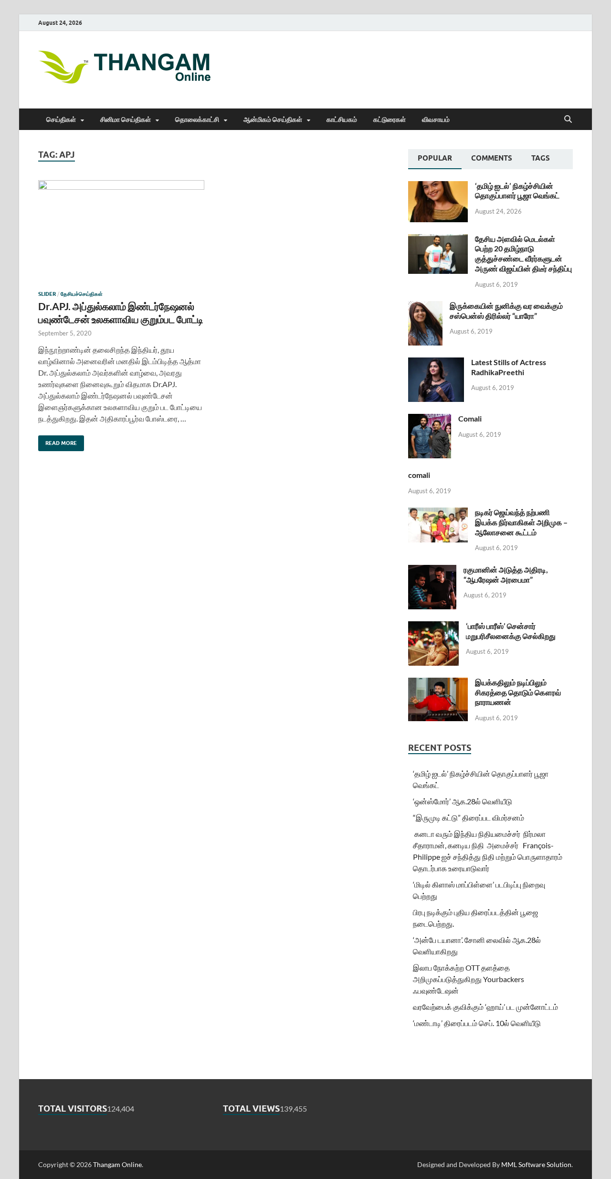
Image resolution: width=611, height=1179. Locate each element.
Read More (57, 440)
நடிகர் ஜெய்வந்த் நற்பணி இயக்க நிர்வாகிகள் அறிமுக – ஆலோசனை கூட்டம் (521, 522)
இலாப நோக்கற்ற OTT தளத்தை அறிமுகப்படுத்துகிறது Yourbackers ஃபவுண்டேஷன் (468, 979)
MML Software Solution (536, 1164)
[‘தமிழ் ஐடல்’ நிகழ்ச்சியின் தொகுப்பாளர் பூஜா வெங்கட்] (438, 186)
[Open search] (568, 119)
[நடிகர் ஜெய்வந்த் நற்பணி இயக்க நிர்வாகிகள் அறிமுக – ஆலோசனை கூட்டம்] (438, 513)
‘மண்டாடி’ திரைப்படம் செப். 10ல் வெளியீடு (477, 1023)
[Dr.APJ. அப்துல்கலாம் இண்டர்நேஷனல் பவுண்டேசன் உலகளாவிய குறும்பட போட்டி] (121, 231)
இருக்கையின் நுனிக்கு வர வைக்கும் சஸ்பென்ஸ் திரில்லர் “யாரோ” (506, 310)
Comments (491, 158)
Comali (470, 418)
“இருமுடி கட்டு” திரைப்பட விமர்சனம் (468, 817)
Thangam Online (117, 1164)
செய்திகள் (61, 119)
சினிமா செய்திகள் (125, 119)
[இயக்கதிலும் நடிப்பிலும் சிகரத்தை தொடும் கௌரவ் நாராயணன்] (438, 683)
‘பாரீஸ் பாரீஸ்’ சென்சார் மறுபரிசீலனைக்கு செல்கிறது (511, 630)
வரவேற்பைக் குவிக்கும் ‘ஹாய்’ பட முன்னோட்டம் (485, 1006)
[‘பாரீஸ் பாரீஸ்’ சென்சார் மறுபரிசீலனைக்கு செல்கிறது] (433, 626)
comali (419, 474)
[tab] (435, 159)
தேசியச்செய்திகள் (82, 294)
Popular (435, 158)
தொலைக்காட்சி (197, 119)
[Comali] (429, 419)
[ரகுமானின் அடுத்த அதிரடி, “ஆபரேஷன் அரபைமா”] (432, 570)
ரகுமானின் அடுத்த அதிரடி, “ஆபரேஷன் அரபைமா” (506, 574)
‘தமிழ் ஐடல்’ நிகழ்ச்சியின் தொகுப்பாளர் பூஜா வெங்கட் (517, 190)
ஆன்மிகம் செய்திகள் (272, 119)
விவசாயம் (436, 119)
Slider (47, 294)
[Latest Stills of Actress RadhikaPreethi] (436, 363)
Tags (540, 158)
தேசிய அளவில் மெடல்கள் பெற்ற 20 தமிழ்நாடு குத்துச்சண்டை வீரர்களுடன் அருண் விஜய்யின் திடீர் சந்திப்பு (523, 253)
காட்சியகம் (342, 119)
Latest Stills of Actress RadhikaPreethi (508, 367)
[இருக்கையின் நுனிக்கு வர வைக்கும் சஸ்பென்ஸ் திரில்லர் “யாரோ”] (425, 306)
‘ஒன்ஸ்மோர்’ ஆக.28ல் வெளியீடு (462, 801)
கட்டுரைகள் (389, 119)
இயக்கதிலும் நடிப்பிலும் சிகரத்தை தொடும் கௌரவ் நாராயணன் (518, 692)
